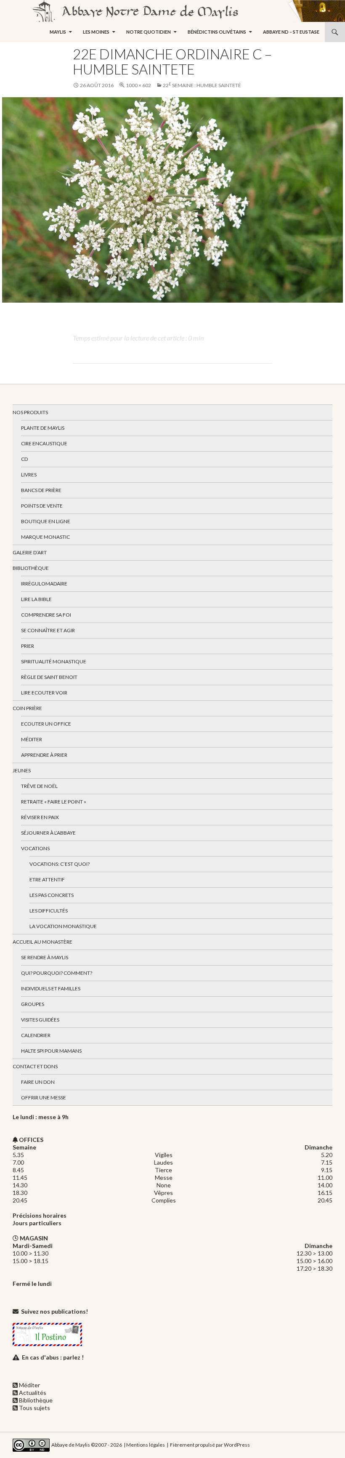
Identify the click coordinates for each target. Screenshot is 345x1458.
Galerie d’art (30, 552)
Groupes (32, 1004)
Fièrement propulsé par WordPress (210, 1444)
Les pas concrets (51, 895)
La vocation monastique (63, 926)
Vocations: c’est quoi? (59, 864)
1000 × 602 (138, 85)
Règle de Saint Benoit (49, 677)
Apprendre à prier (44, 755)
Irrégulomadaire (44, 583)
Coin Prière (27, 708)
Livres (29, 474)
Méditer (31, 739)
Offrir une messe (43, 1097)
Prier (27, 646)
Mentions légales (145, 1444)
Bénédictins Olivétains (217, 32)
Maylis (58, 32)
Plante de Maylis (42, 428)
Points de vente (42, 506)
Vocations (35, 848)
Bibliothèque (31, 568)
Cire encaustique (44, 443)
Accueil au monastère (42, 942)
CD (24, 459)
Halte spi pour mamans (51, 1051)
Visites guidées (40, 1019)
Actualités (32, 1392)
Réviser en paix (40, 817)
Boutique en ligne (45, 521)
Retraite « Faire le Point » (53, 801)
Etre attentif (47, 879)
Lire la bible (36, 599)
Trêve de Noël (39, 786)
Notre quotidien (148, 32)
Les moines (96, 32)
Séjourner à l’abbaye (48, 833)
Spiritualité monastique (53, 661)
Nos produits (30, 412)
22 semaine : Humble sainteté (202, 85)
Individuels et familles (50, 988)
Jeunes (22, 770)
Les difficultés (48, 910)
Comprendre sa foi (46, 615)
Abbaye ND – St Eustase (291, 32)
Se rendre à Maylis (44, 957)
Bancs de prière (41, 490)
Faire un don (38, 1082)
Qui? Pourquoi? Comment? (56, 973)
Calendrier (35, 1035)
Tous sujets (34, 1407)
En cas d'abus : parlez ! (53, 1357)
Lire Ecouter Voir (44, 692)
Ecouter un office (46, 724)
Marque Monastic (45, 537)
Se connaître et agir (48, 630)
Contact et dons (35, 1066)
